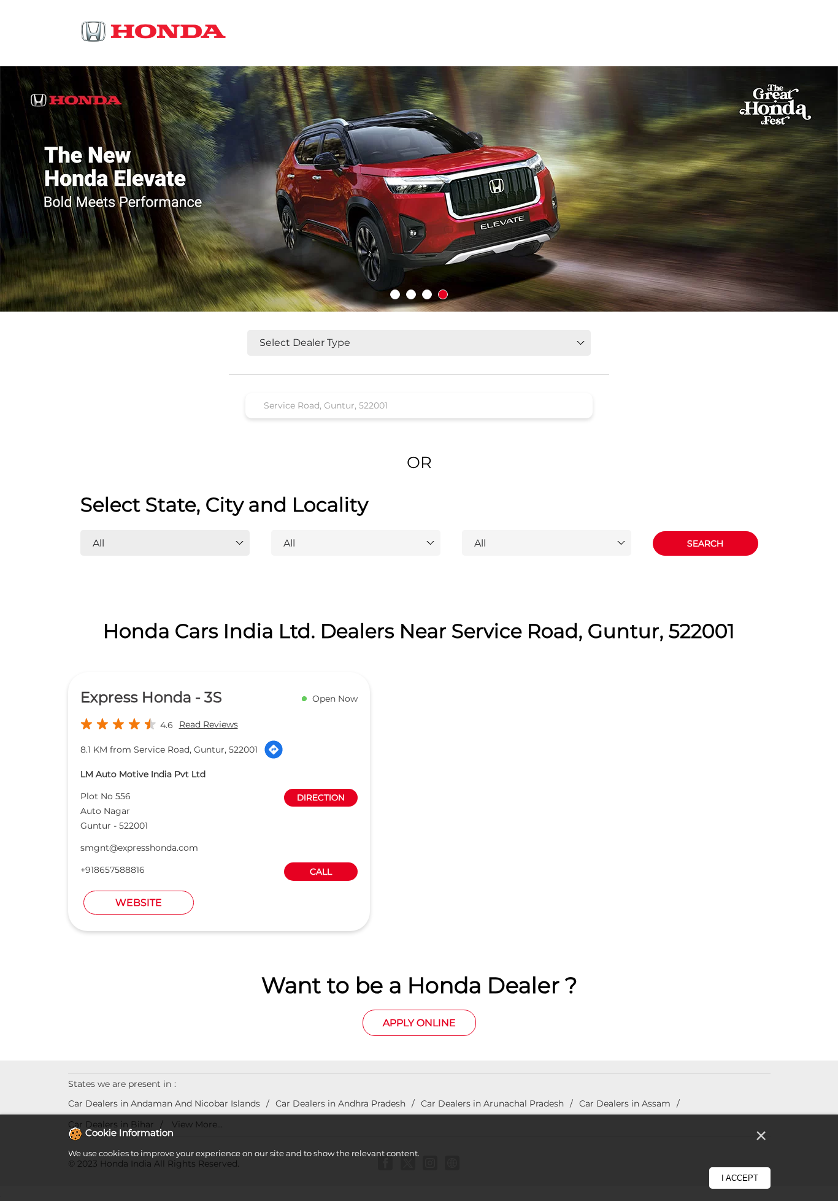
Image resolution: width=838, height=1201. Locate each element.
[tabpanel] (419, 189)
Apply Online (419, 1023)
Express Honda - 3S (151, 697)
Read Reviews (208, 724)
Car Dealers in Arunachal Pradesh (492, 1103)
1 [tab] (395, 294)
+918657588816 (112, 869)
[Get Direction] (273, 749)
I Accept (739, 1178)
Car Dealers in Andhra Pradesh (340, 1103)
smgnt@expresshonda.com (139, 847)
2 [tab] (411, 294)
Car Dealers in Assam (625, 1103)
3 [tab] (427, 294)
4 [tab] (443, 294)
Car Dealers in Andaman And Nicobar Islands (164, 1103)
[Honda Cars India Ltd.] (154, 33)
